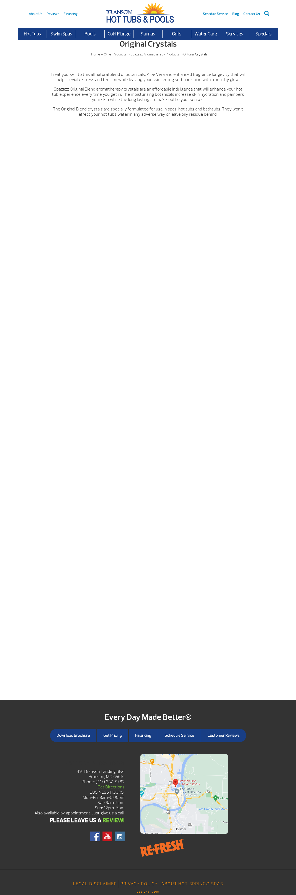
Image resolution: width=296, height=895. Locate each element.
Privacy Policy (139, 884)
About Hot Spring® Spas (192, 884)
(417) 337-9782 (110, 782)
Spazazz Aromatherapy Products (154, 54)
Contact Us (251, 14)
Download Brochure (73, 735)
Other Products (115, 54)
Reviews (53, 14)
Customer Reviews (224, 735)
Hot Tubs (32, 34)
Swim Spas (61, 34)
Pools (90, 34)
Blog (235, 14)
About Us (35, 14)
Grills (176, 34)
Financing (71, 14)
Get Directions (111, 787)
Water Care (205, 34)
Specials (263, 34)
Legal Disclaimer (95, 884)
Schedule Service (215, 14)
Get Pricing (112, 735)
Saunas (148, 34)
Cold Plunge (119, 34)
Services (234, 34)
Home (95, 54)
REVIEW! (113, 820)
